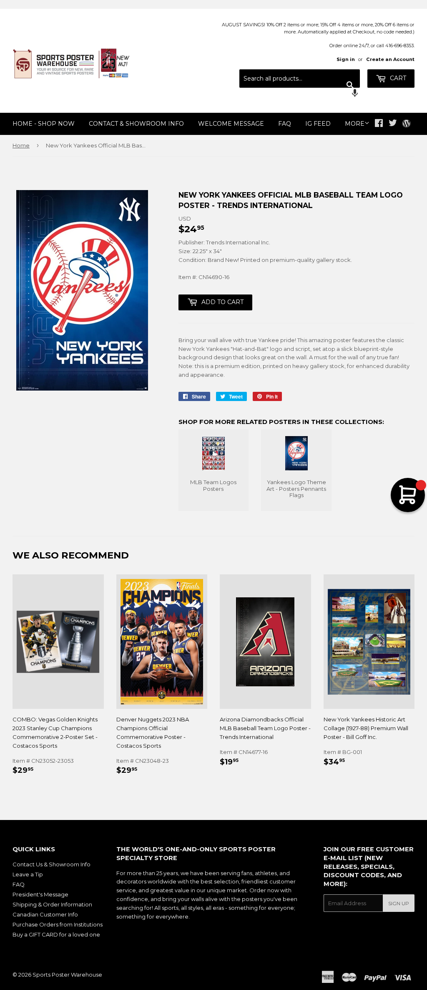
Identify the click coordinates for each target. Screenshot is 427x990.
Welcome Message (231, 123)
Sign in (346, 59)
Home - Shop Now (44, 123)
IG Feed (318, 123)
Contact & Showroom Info (136, 123)
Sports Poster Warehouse (67, 974)
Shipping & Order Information (52, 904)
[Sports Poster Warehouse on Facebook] (378, 124)
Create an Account (390, 59)
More (354, 123)
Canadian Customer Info (45, 914)
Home (21, 145)
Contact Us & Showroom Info (51, 864)
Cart (397, 78)
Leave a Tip (28, 874)
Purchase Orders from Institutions (58, 924)
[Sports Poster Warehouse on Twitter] (393, 124)
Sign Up (398, 903)
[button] (299, 94)
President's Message (40, 894)
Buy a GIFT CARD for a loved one (56, 934)
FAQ (284, 123)
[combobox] (299, 78)
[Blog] (406, 124)
